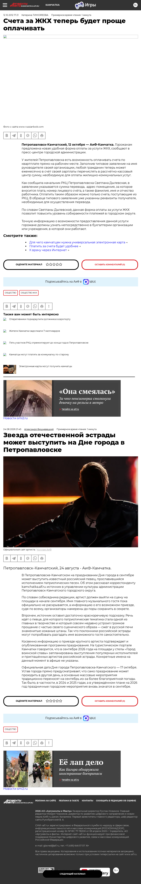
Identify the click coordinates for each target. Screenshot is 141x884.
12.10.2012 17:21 (11, 15)
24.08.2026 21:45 (12, 429)
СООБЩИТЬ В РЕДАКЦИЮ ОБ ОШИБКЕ (116, 801)
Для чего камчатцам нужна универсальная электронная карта (77, 242)
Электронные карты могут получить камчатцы (45, 366)
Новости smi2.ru (15, 418)
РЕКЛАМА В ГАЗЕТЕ (69, 801)
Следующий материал (72, 874)
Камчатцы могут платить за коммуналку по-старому (39, 354)
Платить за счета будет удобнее (53, 246)
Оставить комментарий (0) (110, 264)
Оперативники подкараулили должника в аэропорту (39, 319)
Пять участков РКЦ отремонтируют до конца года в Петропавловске (48, 342)
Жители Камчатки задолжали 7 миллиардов (34, 331)
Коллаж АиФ (44, 549)
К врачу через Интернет (48, 250)
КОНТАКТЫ (87, 801)
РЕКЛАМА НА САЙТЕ (45, 801)
